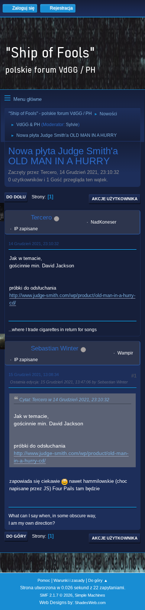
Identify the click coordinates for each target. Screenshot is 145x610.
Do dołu (16, 197)
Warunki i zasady (69, 580)
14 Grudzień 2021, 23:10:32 (34, 243)
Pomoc (44, 580)
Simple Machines (90, 595)
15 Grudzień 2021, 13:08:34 (34, 374)
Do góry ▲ (98, 580)
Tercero (41, 217)
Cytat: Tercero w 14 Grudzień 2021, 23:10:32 (64, 399)
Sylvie (72, 124)
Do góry (16, 536)
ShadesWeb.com (90, 602)
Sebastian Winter (54, 348)
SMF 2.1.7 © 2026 (56, 595)
